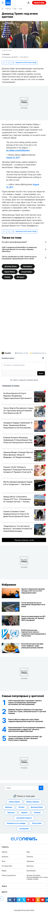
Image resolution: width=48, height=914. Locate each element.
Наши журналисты (9, 875)
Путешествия (7, 866)
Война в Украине (32, 802)
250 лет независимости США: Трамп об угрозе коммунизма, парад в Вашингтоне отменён (19, 258)
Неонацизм (27, 266)
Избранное (9, 584)
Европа (4, 852)
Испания (37, 812)
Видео (4, 871)
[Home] (2, 8)
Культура (11, 812)
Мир (15, 8)
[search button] (41, 788)
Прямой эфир (39, 3)
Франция (8, 807)
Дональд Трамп (11, 266)
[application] (24, 34)
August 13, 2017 (13, 157)
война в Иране (14, 802)
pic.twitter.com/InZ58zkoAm (18, 150)
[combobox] (24, 788)
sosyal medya (26, 272)
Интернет (20, 277)
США (20, 8)
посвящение (24, 829)
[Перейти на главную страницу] (8, 2)
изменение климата (24, 818)
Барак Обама (10, 272)
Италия (21, 807)
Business (5, 856)
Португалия (36, 823)
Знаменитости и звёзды (16, 823)
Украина (24, 812)
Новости (8, 8)
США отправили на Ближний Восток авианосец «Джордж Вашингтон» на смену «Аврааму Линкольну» (19, 249)
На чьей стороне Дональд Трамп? (14, 242)
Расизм (7, 277)
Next (3, 861)
